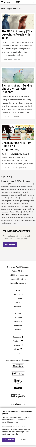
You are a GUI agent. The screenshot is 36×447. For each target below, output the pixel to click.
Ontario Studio (5, 215)
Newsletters (18, 306)
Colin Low (14, 192)
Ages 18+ (22, 181)
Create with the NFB (18, 279)
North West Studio (27, 212)
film (21, 198)
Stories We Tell (29, 218)
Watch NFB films (18, 271)
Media (18, 302)
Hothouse (10, 204)
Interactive (25, 204)
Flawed (15, 201)
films (10, 201)
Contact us (18, 298)
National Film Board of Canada (16, 209)
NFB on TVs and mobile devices (18, 360)
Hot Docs (3, 204)
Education (24, 195)
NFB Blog (7, 2)
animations (4, 187)
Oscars (12, 215)
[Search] (34, 3)
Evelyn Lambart (14, 198)
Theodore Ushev (30, 220)
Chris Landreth (5, 192)
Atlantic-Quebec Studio (22, 187)
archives (11, 187)
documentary (15, 195)
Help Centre (18, 294)
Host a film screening (18, 283)
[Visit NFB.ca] (21, 2)
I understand (9, 440)
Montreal (3, 209)
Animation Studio (27, 184)
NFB (29, 209)
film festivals (28, 198)
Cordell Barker (22, 192)
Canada (24, 190)
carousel (31, 190)
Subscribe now (9, 244)
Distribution (18, 322)
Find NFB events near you (18, 275)
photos (27, 215)
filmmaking (4, 201)
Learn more (22, 440)
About (18, 290)
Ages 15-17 (14, 181)
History (32, 201)
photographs (20, 215)
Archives (18, 330)
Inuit (9, 206)
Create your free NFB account (18, 267)
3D (1, 181)
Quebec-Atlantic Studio (8, 218)
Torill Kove (8, 223)
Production (18, 318)
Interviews (4, 206)
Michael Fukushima (18, 206)
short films (19, 218)
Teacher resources (6, 220)
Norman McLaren (15, 212)
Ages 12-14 (6, 181)
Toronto (14, 223)
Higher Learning (24, 201)
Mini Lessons (29, 206)
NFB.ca (18, 314)
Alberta (11, 184)
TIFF (2, 223)
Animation (18, 184)
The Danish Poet (18, 220)
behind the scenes (15, 190)
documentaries (5, 195)
